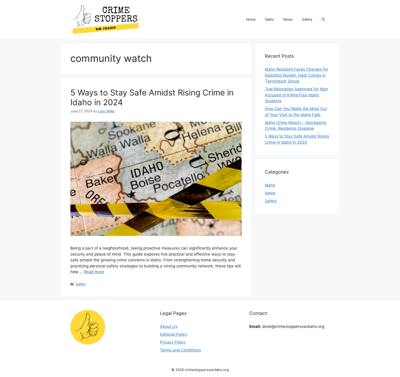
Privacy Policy (172, 342)
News (288, 19)
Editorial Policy (173, 334)
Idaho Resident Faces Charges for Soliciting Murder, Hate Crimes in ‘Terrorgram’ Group (296, 75)
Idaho (269, 19)
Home (251, 19)
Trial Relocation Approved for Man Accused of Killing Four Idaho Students (296, 95)
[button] (323, 19)
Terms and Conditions (180, 350)
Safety (307, 19)
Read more (94, 271)
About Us (169, 326)
